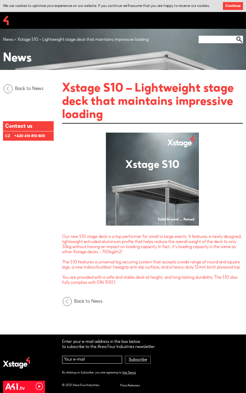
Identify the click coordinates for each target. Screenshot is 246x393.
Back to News (29, 88)
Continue (233, 6)
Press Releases (130, 385)
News (8, 40)
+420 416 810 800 (29, 136)
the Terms (129, 372)
